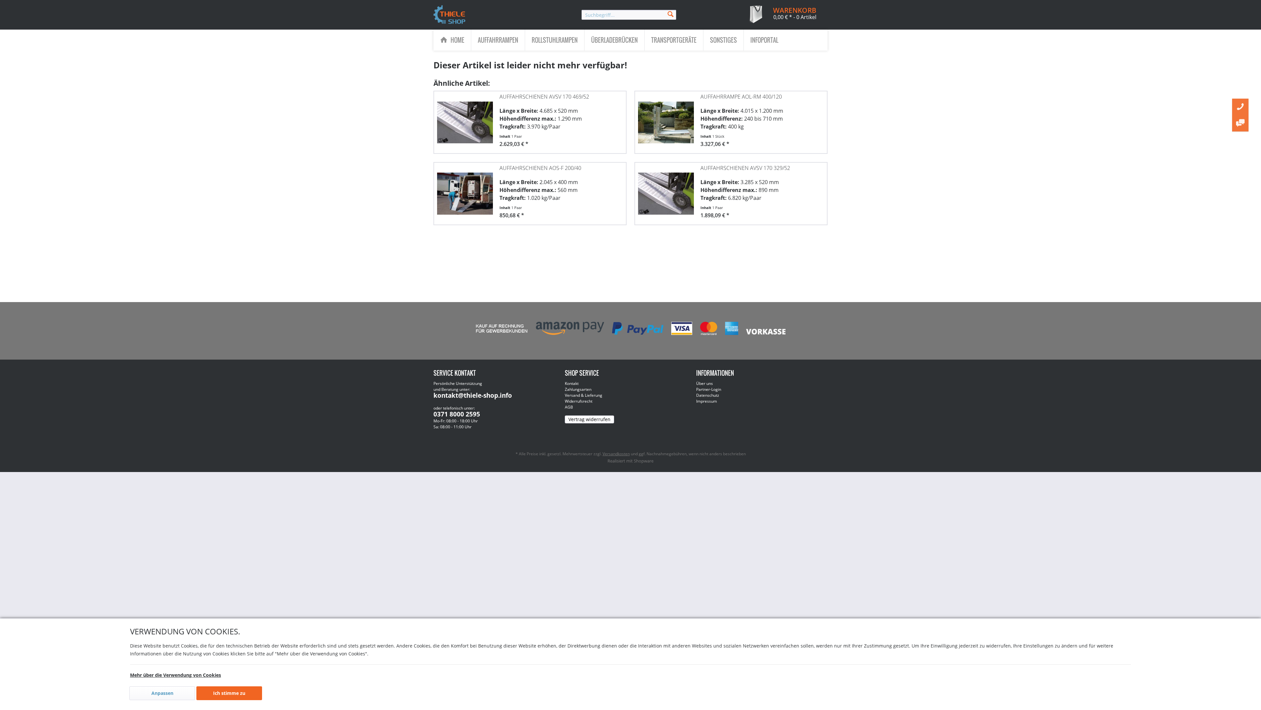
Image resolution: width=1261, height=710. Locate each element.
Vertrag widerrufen (589, 419)
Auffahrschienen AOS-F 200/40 (540, 168)
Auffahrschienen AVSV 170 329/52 (745, 168)
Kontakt (572, 383)
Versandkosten (616, 454)
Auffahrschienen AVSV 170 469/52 (544, 96)
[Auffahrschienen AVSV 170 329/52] (666, 190)
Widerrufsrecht (578, 401)
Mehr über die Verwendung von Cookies (175, 675)
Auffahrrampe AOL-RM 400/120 (741, 96)
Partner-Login (708, 389)
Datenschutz (707, 395)
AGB (569, 407)
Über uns (704, 383)
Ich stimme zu (229, 693)
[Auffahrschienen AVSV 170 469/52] (465, 119)
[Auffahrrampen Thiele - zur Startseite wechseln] (449, 15)
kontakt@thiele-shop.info (472, 395)
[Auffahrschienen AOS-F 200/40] (465, 190)
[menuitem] (629, 15)
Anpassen (162, 693)
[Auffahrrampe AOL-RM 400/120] (666, 119)
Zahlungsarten (578, 389)
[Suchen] (670, 13)
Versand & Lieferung (583, 395)
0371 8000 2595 (456, 414)
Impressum (706, 401)
